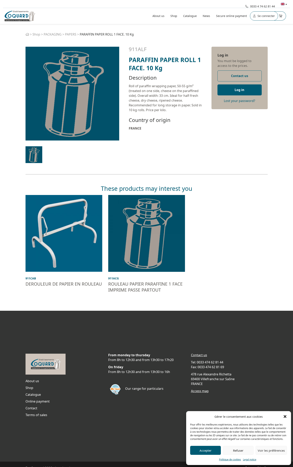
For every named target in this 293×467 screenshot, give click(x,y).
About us (158, 16)
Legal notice (249, 459)
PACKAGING (53, 34)
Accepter (205, 450)
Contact (31, 408)
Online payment (38, 401)
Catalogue (190, 16)
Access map (200, 391)
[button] (285, 417)
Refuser (238, 450)
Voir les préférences (271, 450)
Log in (222, 55)
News (206, 16)
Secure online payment (231, 16)
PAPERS (70, 34)
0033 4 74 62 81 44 (262, 6)
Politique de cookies (230, 459)
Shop (173, 16)
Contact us (239, 76)
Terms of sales (36, 415)
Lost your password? (239, 101)
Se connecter (266, 16)
